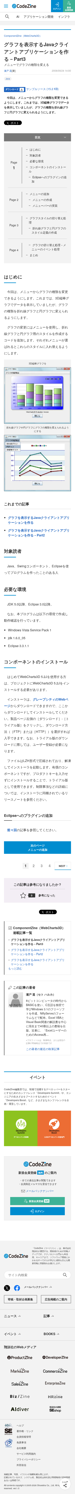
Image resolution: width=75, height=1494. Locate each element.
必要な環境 (37, 161)
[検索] (7, 16)
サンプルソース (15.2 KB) (42, 89)
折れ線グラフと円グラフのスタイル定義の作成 (49, 230)
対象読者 (35, 155)
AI (17, 16)
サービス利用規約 (26, 1453)
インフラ (64, 16)
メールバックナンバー (40, 1191)
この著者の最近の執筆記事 (43, 1049)
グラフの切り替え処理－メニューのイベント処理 (49, 247)
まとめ (34, 255)
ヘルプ (20, 1425)
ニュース (10, 1316)
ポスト (14, 123)
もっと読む (15, 968)
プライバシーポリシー (29, 1459)
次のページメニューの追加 (37, 847)
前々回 (12, 830)
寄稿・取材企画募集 (20, 1299)
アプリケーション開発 (39, 16)
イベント (10, 1333)
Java (8, 78)
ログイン (39, 1211)
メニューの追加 (39, 194)
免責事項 (21, 1442)
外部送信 (21, 1465)
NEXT (62, 866)
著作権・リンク (25, 1431)
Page (13, 200)
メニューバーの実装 (45, 206)
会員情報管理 (24, 1436)
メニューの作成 (42, 200)
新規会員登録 (39, 1201)
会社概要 (21, 1448)
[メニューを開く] (6, 6)
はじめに (35, 149)
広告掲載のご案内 (56, 1299)
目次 (37, 137)
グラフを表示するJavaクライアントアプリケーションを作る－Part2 (39, 532)
